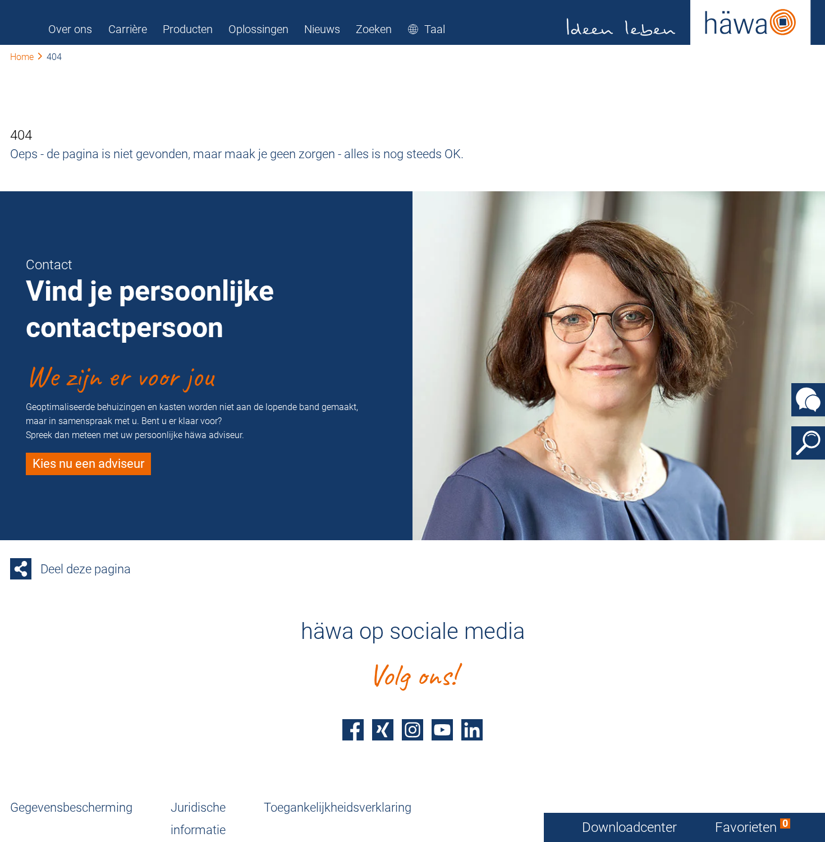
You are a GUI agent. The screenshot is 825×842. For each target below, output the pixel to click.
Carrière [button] (127, 29)
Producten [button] (188, 29)
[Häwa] (689, 22)
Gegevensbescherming (71, 807)
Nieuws (322, 29)
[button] (426, 29)
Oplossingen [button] (258, 29)
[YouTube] (442, 729)
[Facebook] (353, 729)
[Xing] (382, 729)
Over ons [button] (70, 29)
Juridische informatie (198, 818)
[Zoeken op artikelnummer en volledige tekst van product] (808, 442)
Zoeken (374, 29)
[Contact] (808, 399)
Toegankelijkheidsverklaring (337, 807)
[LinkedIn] (472, 729)
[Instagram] (412, 729)
